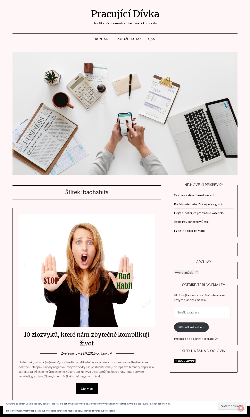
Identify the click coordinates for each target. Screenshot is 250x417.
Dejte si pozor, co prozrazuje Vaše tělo (199, 213)
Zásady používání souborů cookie (98, 410)
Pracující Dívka (125, 14)
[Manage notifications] (241, 408)
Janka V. (106, 353)
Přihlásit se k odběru (191, 327)
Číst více (87, 388)
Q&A (151, 39)
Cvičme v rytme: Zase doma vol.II (195, 195)
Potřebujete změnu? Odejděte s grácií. (198, 204)
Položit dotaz (129, 39)
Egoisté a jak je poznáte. (189, 230)
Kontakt (102, 39)
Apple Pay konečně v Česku (191, 221)
